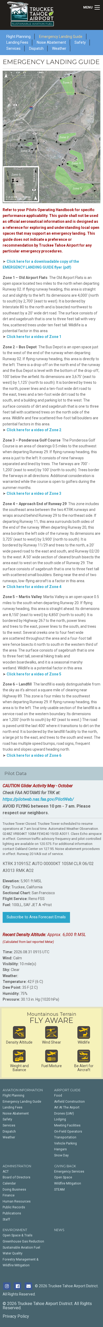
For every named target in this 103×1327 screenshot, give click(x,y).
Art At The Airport (66, 1107)
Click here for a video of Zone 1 (34, 337)
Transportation (65, 1137)
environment (15, 1230)
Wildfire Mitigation (67, 1183)
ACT (6, 1171)
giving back (65, 1166)
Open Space (63, 1177)
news (59, 1230)
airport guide (67, 1090)
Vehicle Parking (65, 1143)
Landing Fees (12, 1107)
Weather (59, 48)
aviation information (23, 1090)
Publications (12, 1213)
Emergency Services (69, 1171)
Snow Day (61, 1155)
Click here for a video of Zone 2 (34, 430)
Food (58, 1095)
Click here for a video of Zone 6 (34, 755)
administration (17, 1166)
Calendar (9, 1183)
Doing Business (14, 1189)
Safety (80, 42)
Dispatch (36, 48)
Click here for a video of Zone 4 (34, 587)
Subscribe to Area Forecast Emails (36, 917)
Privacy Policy (16, 1316)
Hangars (60, 1149)
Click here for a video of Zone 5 (34, 674)
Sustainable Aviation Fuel (21, 1247)
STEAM (59, 1189)
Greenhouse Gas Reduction (23, 1241)
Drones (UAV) (64, 1113)
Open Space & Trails (17, 1235)
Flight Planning (13, 1095)
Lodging (60, 1119)
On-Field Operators (68, 1131)
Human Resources (17, 1201)
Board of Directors (16, 1177)
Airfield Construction (69, 1101)
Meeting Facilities (67, 1125)
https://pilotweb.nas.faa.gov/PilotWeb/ (38, 799)
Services (13, 48)
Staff (6, 1219)
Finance (9, 1195)
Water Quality (12, 1253)
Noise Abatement (16, 1113)
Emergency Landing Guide (22, 1101)
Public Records (14, 1207)
